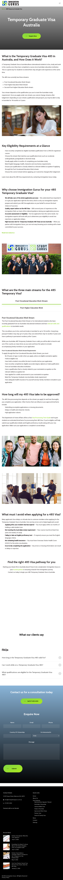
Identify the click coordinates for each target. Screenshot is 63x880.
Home (34, 796)
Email (31, 722)
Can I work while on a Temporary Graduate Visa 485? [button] (22, 665)
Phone (51, 722)
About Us (35, 798)
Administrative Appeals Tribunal (42, 802)
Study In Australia (39, 809)
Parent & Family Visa (40, 815)
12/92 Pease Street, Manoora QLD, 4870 (14, 796)
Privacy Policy (5, 877)
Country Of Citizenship (17, 732)
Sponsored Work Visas (40, 811)
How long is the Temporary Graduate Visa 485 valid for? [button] (24, 658)
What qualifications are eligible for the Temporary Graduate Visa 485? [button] (27, 673)
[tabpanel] (31, 350)
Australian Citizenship (40, 804)
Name (12, 722)
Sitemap (35, 822)
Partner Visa (37, 813)
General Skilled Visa (39, 806)
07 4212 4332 (8, 803)
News (34, 818)
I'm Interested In (46, 732)
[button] (60, 3)
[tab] (31, 301)
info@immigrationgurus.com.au (13, 799)
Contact (35, 820)
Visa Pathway (36, 800)
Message (31, 742)
